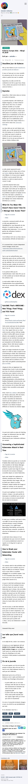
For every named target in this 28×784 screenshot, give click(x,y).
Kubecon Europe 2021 (19, 716)
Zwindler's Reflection (6, 11)
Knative (6, 173)
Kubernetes (6, 719)
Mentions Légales (20, 753)
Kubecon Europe (7, 716)
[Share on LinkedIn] (22, 728)
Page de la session (10, 214)
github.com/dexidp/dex (11, 301)
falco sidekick (13, 392)
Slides (6, 217)
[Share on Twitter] (19, 728)
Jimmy (11, 780)
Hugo (7, 779)
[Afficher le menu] (25, 3)
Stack (5, 780)
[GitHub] (2, 16)
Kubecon (17, 713)
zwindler (12, 56)
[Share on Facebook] (3, 731)
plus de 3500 (6, 363)
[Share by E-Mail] (24, 728)
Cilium (11, 525)
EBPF (11, 713)
